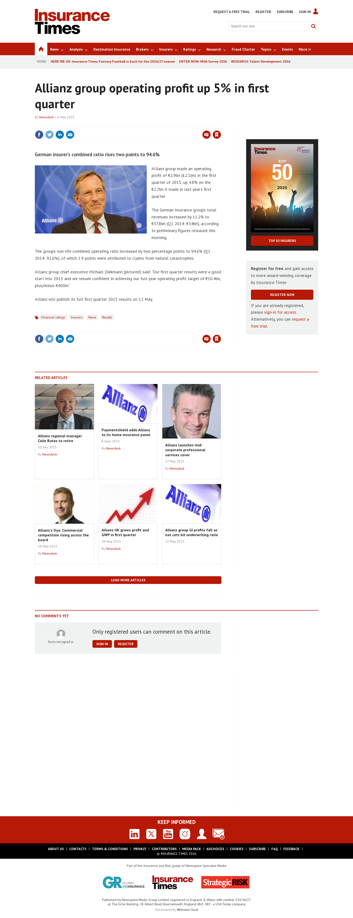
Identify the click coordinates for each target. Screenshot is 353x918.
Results (107, 317)
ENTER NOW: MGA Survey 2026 (203, 61)
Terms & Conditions (110, 849)
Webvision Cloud (187, 910)
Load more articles (128, 580)
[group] (303, 49)
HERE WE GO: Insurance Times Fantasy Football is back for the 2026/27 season (113, 61)
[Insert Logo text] (72, 32)
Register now (282, 295)
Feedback (291, 849)
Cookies (236, 849)
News (92, 317)
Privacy (140, 849)
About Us (56, 849)
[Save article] (217, 134)
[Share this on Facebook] (39, 134)
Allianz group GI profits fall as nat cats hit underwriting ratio (191, 532)
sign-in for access (280, 312)
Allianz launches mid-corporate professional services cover (185, 450)
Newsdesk (46, 117)
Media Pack (191, 849)
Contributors (164, 849)
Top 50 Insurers (282, 241)
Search (313, 26)
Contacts (77, 849)
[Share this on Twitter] (49, 134)
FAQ (274, 849)
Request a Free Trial (231, 12)
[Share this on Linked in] (59, 134)
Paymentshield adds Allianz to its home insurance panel (126, 432)
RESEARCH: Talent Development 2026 (260, 61)
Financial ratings (53, 317)
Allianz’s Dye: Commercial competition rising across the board (63, 535)
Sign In (305, 12)
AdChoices (215, 849)
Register (263, 12)
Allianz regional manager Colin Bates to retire (60, 438)
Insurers (77, 317)
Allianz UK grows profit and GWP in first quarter (125, 532)
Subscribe (285, 12)
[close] (220, 125)
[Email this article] (70, 134)
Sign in (160, 125)
